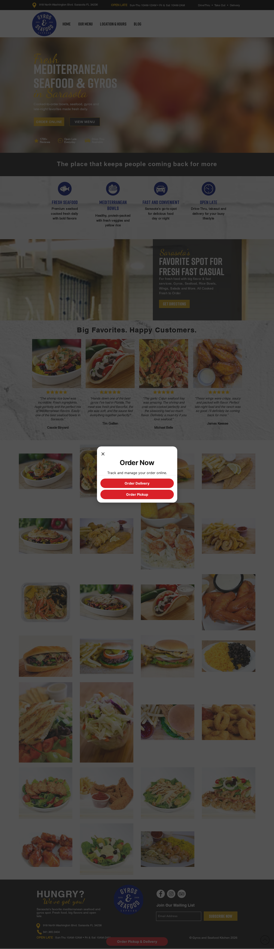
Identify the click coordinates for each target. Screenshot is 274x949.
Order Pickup (137, 494)
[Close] (103, 454)
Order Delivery (137, 483)
